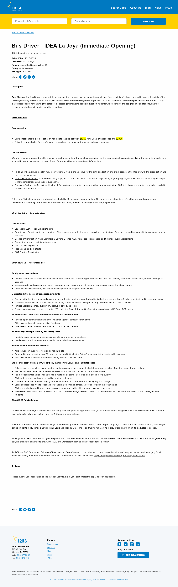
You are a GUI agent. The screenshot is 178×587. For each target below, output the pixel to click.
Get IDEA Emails (134, 555)
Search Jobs (118, 7)
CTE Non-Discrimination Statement (65, 579)
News (158, 7)
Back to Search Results (23, 32)
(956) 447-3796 (22, 558)
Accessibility (122, 579)
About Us (135, 7)
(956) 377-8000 (23, 555)
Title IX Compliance (107, 579)
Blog (148, 7)
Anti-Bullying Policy (89, 579)
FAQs (168, 7)
